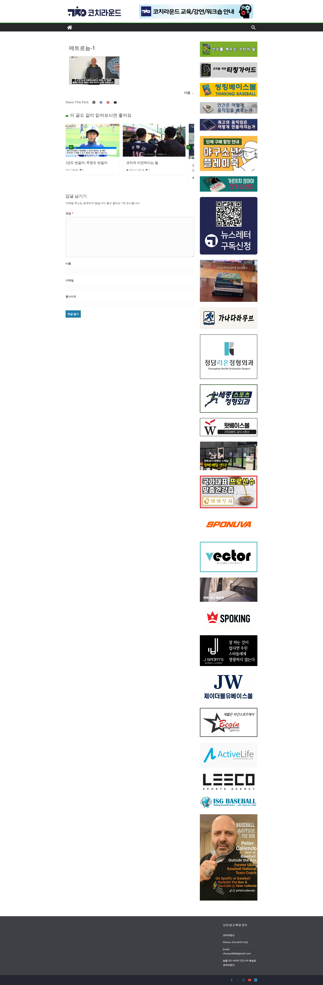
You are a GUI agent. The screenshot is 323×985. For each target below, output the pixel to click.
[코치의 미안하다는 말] (97, 126)
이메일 (70, 280)
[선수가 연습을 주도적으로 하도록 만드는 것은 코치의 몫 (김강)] (163, 126)
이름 (68, 263)
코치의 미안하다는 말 (85, 162)
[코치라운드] (70, 27)
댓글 (69, 213)
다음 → (189, 93)
